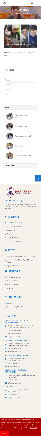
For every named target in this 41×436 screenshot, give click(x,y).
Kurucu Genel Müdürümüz (15, 226)
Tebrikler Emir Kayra (23, 156)
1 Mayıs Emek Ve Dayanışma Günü (18, 45)
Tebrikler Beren (21, 126)
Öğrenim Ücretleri (12, 266)
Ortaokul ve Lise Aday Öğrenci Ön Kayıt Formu (21, 256)
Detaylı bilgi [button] (33, 428)
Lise (6, 94)
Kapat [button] (4, 433)
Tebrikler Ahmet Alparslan (21, 116)
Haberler (18, 14)
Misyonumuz (11, 230)
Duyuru (7, 80)
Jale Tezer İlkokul (12, 281)
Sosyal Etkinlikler (12, 238)
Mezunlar (10, 303)
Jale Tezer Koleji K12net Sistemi (17, 307)
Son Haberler (10, 166)
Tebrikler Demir (21, 146)
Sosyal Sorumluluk (13, 234)
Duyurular (9, 107)
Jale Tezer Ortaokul (13, 284)
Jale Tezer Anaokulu (13, 277)
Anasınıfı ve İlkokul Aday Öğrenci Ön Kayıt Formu (20, 261)
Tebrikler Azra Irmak (23, 136)
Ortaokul (8, 89)
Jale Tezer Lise (11, 288)
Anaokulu (8, 76)
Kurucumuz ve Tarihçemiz (15, 222)
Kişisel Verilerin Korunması (15, 241)
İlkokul (7, 85)
